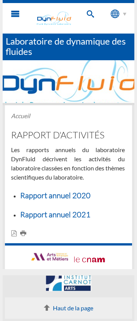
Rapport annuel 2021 (55, 214)
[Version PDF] (15, 233)
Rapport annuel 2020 (55, 195)
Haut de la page (73, 307)
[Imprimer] (24, 233)
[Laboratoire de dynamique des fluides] (54, 18)
